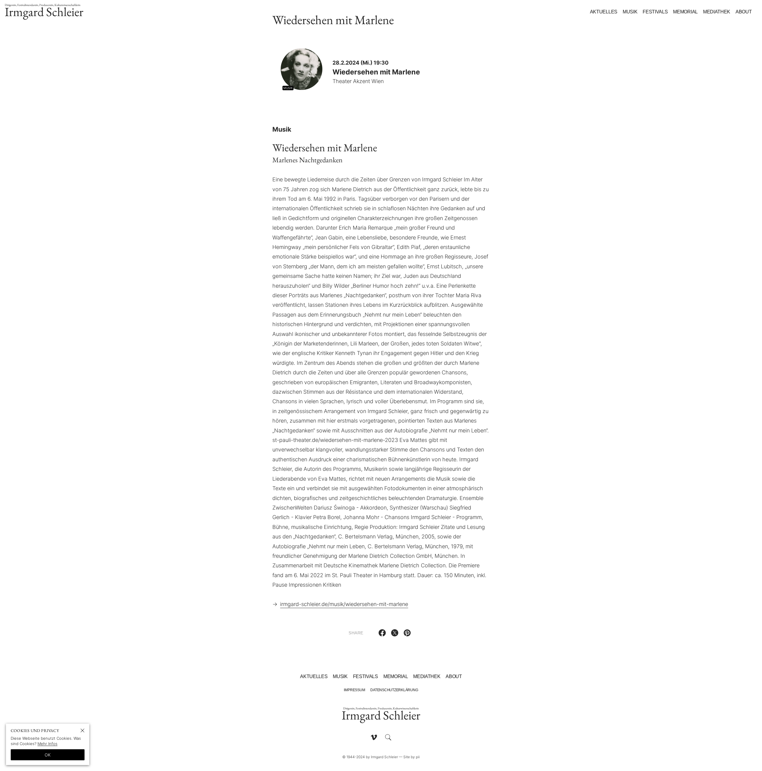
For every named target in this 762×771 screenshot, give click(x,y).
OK (48, 754)
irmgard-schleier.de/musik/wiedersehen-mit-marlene (344, 604)
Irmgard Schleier (44, 11)
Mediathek (716, 11)
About (744, 11)
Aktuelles (603, 11)
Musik (630, 11)
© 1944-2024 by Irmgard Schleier (370, 757)
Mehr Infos (47, 743)
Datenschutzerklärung (394, 690)
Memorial (685, 11)
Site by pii (411, 757)
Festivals (655, 11)
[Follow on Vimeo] (374, 737)
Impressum (354, 690)
